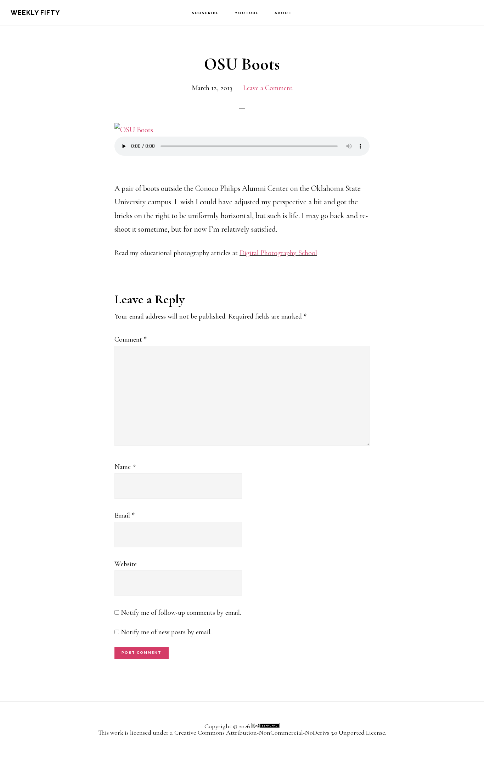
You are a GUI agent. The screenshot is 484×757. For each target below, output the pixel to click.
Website (125, 564)
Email (124, 515)
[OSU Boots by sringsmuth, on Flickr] (133, 129)
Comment (130, 339)
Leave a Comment (268, 88)
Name (124, 467)
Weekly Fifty (35, 12)
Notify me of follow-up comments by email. (181, 612)
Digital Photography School (278, 253)
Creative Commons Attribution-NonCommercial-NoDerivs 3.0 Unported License (279, 732)
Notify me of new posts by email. (166, 632)
